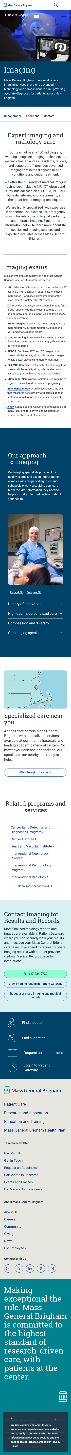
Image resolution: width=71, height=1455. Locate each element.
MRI (9, 287)
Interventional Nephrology (30, 856)
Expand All (16, 592)
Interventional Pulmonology (31, 867)
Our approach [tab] (13, 116)
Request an (22, 1168)
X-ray (10, 406)
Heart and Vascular (31, 846)
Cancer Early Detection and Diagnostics (30, 829)
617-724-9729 (38, 973)
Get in (13, 1160)
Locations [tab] (32, 116)
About (11, 1212)
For (15, 1248)
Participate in (21, 1175)
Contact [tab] (49, 116)
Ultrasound (13, 379)
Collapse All (34, 592)
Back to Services (18, 15)
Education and (24, 1121)
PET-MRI (12, 365)
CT (9, 305)
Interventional (28, 877)
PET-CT (11, 351)
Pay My (12, 1153)
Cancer (22, 839)
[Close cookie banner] (55, 1419)
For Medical (23, 1189)
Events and (18, 1182)
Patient (15, 1104)
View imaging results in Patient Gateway (35, 983)
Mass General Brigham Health (34, 1130)
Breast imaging (16, 323)
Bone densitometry (18, 388)
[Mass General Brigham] (18, 5)
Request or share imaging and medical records (35, 995)
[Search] (55, 5)
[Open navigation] (64, 5)
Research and (26, 1113)
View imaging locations (35, 772)
